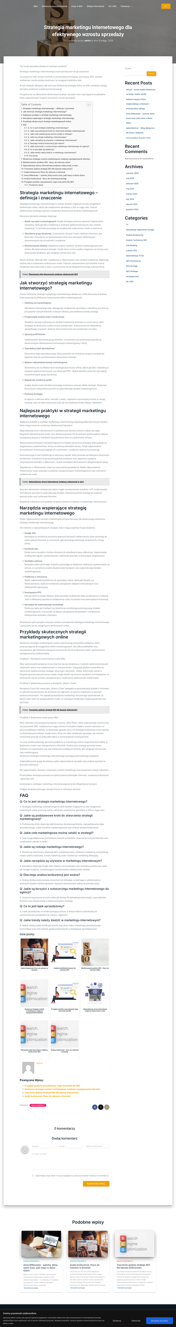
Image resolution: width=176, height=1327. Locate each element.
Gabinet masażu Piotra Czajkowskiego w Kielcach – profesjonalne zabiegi (138, 104)
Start (36, 6)
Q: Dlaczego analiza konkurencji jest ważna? (46, 143)
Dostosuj (117, 1320)
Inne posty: (33, 155)
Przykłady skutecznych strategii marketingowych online (47, 121)
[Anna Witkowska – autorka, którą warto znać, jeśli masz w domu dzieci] (41, 1243)
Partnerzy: (125, 6)
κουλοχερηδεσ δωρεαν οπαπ (138, 137)
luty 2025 (130, 199)
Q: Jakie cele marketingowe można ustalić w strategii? (50, 134)
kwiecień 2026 (132, 183)
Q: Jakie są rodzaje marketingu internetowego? (47, 137)
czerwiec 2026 (132, 173)
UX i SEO (112, 6)
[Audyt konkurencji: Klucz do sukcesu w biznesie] (88, 1243)
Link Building (131, 245)
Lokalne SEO (131, 250)
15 (127, 224)
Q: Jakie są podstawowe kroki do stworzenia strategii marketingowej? (56, 131)
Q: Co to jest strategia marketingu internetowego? (48, 128)
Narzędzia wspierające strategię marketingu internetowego (48, 118)
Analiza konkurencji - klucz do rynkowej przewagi (45, 178)
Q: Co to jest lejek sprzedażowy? (41, 149)
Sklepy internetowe (95, 6)
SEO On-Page (132, 266)
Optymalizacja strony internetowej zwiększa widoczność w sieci (50, 165)
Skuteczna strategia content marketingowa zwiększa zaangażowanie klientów (56, 159)
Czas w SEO (76, 6)
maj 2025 (130, 188)
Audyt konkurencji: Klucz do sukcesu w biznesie (44, 172)
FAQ (24, 124)
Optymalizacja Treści (135, 255)
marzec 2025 (131, 194)
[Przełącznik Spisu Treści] (87, 105)
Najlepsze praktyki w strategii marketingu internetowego (47, 115)
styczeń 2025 (131, 204)
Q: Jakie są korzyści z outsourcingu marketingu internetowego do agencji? (58, 146)
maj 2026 (130, 178)
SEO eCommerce (133, 261)
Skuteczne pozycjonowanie (54, 6)
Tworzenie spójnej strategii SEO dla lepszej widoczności (48, 168)
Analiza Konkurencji (38, 1105)
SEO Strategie (132, 271)
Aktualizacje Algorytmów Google (140, 229)
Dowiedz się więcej (31, 1288)
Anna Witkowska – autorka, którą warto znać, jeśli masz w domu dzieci (54, 175)
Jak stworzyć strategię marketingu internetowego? (45, 111)
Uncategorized (132, 276)
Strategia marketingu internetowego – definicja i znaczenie (48, 108)
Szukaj (128, 68)
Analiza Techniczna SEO (136, 240)
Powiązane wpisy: (36, 185)
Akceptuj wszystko (159, 1320)
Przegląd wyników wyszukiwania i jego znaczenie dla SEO (49, 182)
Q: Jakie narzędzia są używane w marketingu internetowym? (52, 140)
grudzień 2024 (132, 209)
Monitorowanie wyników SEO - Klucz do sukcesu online (46, 162)
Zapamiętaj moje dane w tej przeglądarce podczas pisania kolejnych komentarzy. (72, 1175)
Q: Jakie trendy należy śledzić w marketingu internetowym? (52, 152)
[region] (88, 1318)
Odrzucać (136, 1320)
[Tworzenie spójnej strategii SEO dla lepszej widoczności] (134, 1243)
